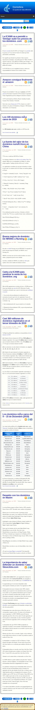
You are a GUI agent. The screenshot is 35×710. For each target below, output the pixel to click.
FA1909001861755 (26, 580)
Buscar (27, 21)
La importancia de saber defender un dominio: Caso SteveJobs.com (17, 564)
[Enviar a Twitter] (28, 41)
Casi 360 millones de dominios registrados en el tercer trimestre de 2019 (16, 320)
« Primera (16, 27)
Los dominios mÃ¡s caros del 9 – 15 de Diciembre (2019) (18, 415)
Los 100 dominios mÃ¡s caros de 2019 (15, 118)
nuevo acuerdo (7, 51)
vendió (9, 248)
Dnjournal (5, 428)
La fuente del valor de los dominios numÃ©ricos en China (16, 144)
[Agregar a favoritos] (25, 41)
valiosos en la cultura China (22, 159)
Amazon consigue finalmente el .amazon (17, 80)
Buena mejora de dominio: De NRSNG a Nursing (16, 237)
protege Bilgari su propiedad (14, 551)
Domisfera (18, 7)
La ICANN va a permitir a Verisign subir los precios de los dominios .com (17, 38)
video (25, 260)
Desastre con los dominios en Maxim (16, 496)
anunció (4, 93)
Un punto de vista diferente (22, 10)
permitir (28, 51)
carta (15, 288)
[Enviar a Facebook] (31, 41)
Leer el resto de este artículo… (9, 132)
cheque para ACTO (15, 104)
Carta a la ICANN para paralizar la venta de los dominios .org (14, 274)
